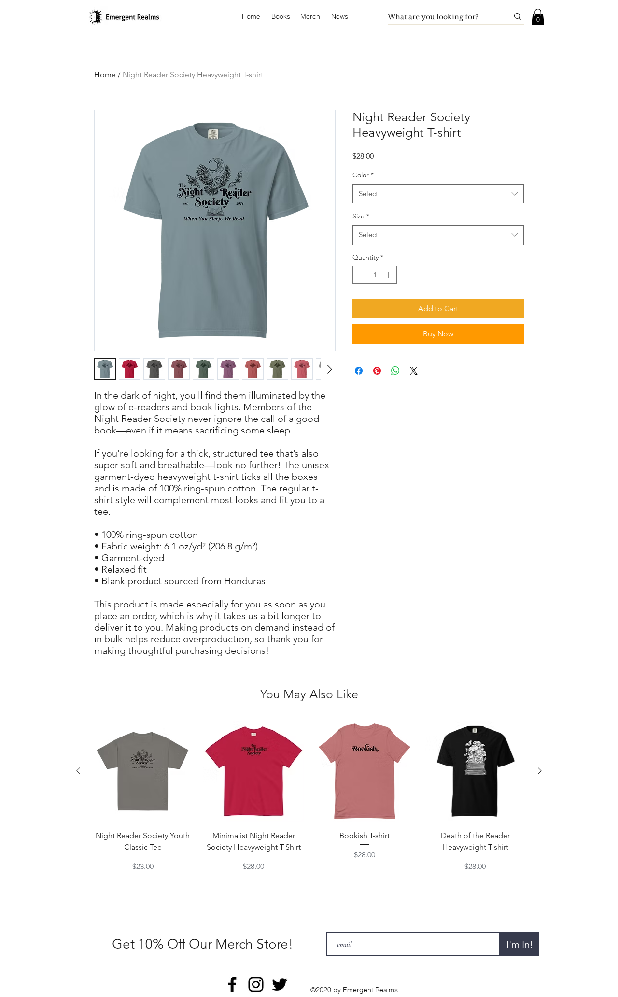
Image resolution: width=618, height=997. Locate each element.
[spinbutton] (374, 274)
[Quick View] (143, 771)
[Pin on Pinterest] (377, 370)
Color (363, 175)
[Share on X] (414, 370)
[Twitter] (279, 984)
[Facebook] (232, 984)
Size (360, 216)
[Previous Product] (78, 771)
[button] (280, 17)
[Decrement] (360, 274)
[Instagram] (256, 984)
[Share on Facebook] (359, 370)
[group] (309, 796)
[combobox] (438, 194)
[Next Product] (540, 771)
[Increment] (389, 274)
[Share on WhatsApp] (395, 370)
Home (105, 74)
